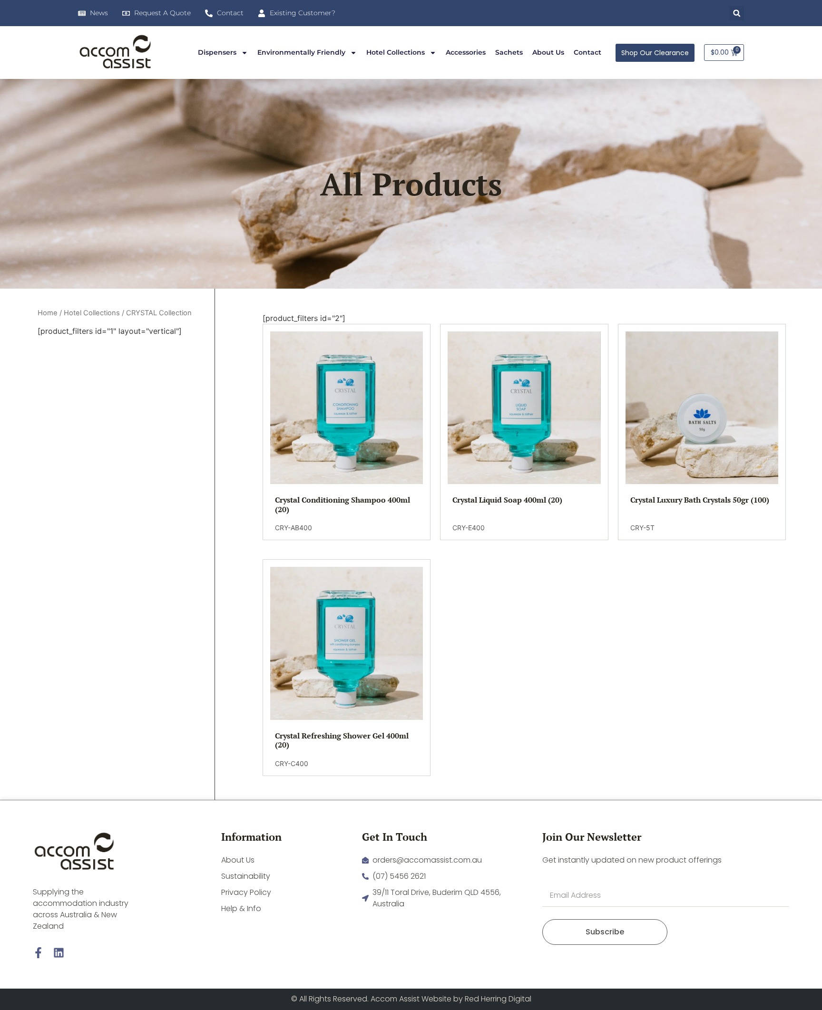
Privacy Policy (246, 892)
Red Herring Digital (498, 998)
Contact (587, 52)
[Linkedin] (58, 952)
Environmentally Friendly (301, 52)
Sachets (509, 52)
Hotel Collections (395, 52)
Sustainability (245, 876)
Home (48, 313)
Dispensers (217, 52)
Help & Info (241, 908)
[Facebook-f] (38, 952)
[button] (736, 13)
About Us (548, 52)
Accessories (466, 52)
